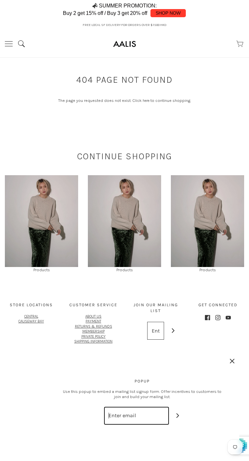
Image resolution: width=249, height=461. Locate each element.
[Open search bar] (24, 44)
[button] (237, 10)
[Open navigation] (9, 44)
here (146, 100)
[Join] (173, 331)
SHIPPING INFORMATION (93, 341)
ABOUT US (93, 316)
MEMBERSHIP (93, 331)
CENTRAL (31, 316)
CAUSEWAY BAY (31, 321)
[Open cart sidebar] (240, 44)
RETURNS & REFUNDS (93, 326)
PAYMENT (93, 321)
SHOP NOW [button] (168, 13)
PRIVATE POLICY (93, 336)
